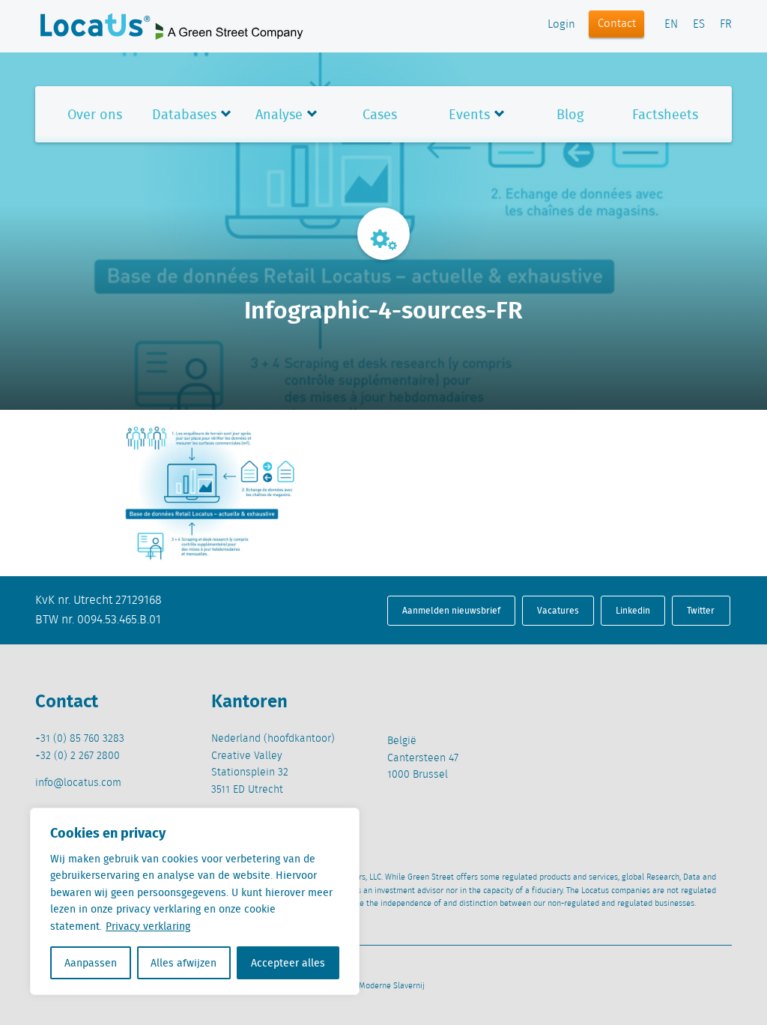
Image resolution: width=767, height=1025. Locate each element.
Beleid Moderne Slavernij (379, 986)
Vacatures (558, 610)
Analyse (279, 114)
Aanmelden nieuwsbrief (451, 610)
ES (699, 25)
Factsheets (665, 114)
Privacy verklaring (148, 926)
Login (561, 25)
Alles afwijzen (183, 962)
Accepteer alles (288, 962)
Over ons (94, 114)
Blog (570, 114)
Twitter (701, 610)
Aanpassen (90, 962)
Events (469, 114)
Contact (617, 24)
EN (671, 25)
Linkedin (633, 610)
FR (726, 25)
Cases (380, 114)
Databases (184, 114)
